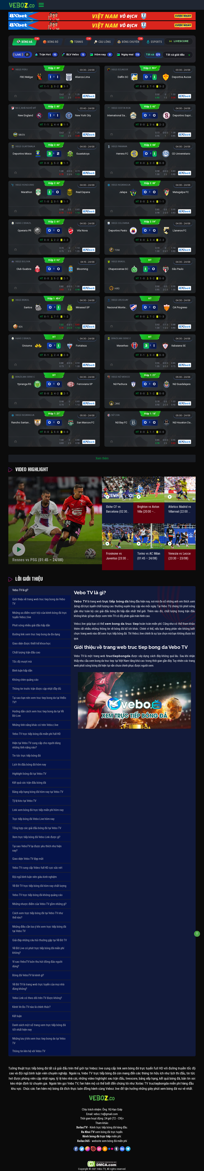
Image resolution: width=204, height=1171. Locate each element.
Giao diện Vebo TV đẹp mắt (27, 859)
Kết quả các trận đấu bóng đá (29, 782)
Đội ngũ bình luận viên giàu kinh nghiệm (34, 877)
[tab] (24, 42)
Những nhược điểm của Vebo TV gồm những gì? (39, 904)
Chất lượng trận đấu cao (26, 652)
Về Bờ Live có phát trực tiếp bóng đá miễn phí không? (38, 950)
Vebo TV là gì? (20, 590)
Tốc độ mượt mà (22, 661)
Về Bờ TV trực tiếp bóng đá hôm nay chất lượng (39, 886)
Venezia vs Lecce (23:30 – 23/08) (179, 556)
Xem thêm (102, 458)
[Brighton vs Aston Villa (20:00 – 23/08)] (149, 489)
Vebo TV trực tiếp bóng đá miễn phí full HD (36, 734)
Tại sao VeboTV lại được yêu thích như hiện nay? (37, 848)
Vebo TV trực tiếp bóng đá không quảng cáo (37, 895)
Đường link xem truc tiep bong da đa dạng (36, 634)
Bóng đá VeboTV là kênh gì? (28, 975)
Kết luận (17, 1016)
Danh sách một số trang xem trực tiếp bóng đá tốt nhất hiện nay (39, 1027)
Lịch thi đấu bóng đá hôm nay (29, 764)
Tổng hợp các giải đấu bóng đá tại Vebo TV (36, 828)
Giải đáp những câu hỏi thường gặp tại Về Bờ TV (39, 940)
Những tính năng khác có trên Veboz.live (35, 725)
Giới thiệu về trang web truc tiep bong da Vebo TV (38, 601)
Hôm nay (102, 54)
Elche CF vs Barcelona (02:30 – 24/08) (116, 509)
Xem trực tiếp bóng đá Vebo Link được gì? (36, 837)
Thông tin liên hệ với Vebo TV (28, 1051)
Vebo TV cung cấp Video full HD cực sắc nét (37, 867)
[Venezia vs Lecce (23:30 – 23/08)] (180, 536)
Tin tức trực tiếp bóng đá (26, 755)
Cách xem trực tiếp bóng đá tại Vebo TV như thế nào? (37, 915)
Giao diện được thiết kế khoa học (31, 643)
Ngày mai (130, 54)
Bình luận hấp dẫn (22, 670)
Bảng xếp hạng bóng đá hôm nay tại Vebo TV (37, 792)
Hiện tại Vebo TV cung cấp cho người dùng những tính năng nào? (36, 745)
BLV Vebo (75, 54)
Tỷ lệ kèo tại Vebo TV (24, 801)
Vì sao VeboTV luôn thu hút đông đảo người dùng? (37, 964)
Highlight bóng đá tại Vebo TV (29, 773)
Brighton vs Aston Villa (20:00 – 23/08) (148, 509)
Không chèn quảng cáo (25, 679)
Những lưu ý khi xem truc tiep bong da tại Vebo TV (39, 1041)
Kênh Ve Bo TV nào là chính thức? (31, 1007)
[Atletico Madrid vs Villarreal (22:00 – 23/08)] (180, 489)
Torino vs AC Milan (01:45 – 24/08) (148, 556)
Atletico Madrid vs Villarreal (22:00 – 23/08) (179, 509)
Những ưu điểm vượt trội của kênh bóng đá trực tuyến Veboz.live (39, 615)
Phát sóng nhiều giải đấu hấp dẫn (31, 625)
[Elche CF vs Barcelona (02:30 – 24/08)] (117, 489)
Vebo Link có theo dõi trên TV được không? (37, 998)
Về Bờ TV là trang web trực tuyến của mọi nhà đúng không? (38, 987)
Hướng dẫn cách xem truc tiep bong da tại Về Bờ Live (38, 714)
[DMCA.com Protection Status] (102, 1164)
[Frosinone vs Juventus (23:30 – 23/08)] (117, 536)
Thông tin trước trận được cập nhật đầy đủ (36, 688)
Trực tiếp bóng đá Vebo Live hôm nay (33, 819)
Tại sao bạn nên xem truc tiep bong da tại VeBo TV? (39, 700)
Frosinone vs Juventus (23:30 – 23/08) (117, 556)
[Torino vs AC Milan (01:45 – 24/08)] (149, 536)
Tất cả (153, 54)
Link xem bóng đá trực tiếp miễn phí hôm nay (38, 810)
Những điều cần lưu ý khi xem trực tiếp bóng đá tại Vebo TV (39, 929)
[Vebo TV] (21, 4)
